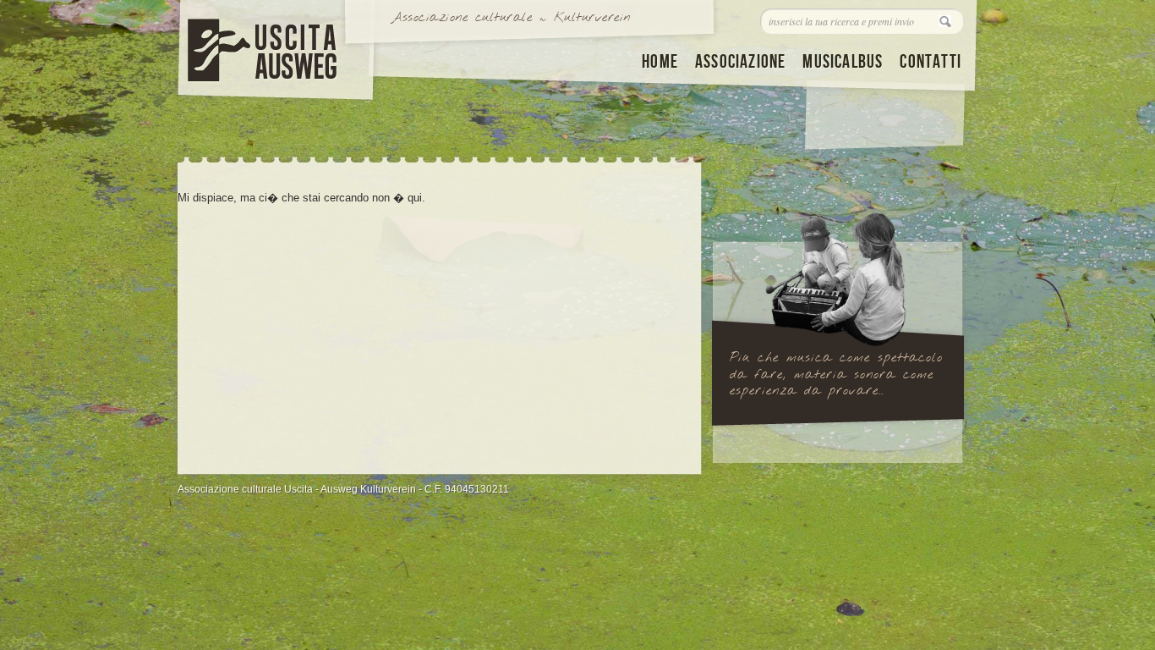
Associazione (740, 62)
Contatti (930, 62)
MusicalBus (842, 62)
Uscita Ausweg (256, 46)
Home (660, 62)
